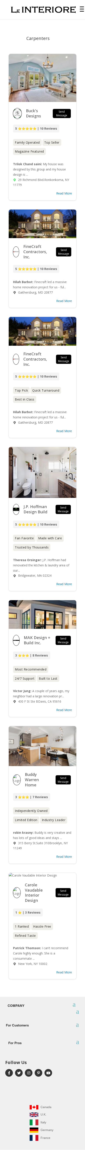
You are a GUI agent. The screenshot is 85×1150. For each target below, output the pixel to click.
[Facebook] (9, 1073)
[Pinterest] (38, 1073)
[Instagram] (28, 1073)
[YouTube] (48, 1073)
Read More (64, 193)
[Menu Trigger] (82, 9)
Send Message (61, 113)
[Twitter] (19, 1073)
